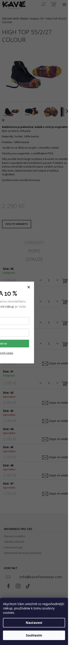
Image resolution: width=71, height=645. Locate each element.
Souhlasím (34, 635)
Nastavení (34, 622)
